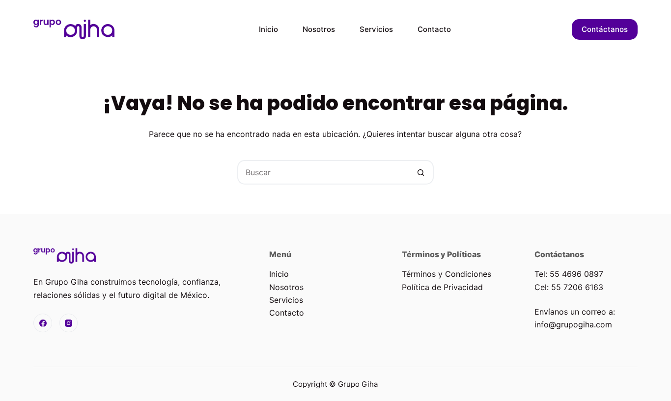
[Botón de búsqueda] (421, 172)
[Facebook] (42, 323)
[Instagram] (68, 323)
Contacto (434, 29)
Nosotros (319, 29)
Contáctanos (605, 29)
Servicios (376, 29)
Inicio (268, 29)
